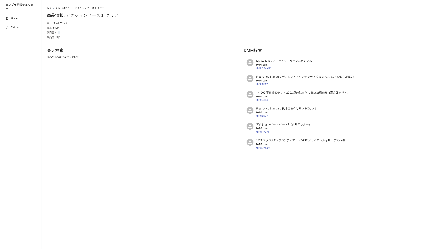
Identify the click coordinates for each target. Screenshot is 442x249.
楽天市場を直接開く (62, 63)
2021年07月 (62, 8)
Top (49, 8)
